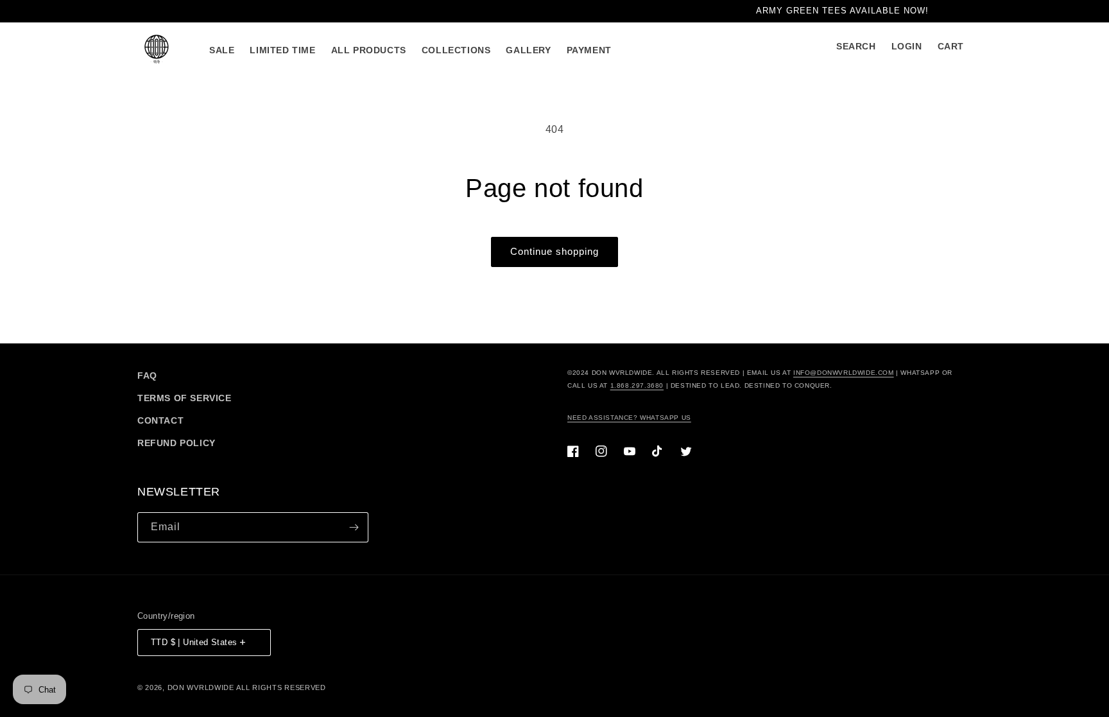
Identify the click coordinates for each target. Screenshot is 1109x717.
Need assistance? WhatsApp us (629, 417)
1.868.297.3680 (637, 385)
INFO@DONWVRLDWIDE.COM (843, 372)
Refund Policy (176, 443)
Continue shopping (554, 251)
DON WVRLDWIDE (201, 687)
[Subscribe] (354, 527)
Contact (160, 420)
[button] (856, 46)
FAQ (147, 375)
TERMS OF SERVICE (184, 398)
